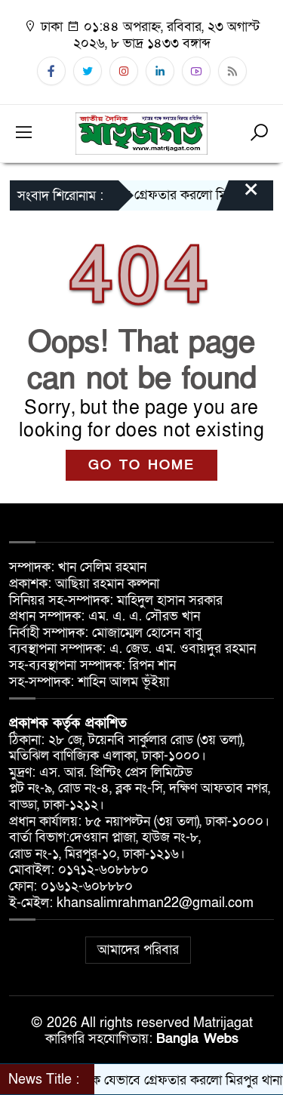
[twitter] (87, 71)
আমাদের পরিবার (138, 949)
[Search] (259, 133)
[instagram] (123, 71)
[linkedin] (160, 71)
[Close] (237, 197)
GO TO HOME (141, 465)
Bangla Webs (197, 1038)
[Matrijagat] (141, 132)
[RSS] (232, 71)
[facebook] (51, 71)
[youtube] (196, 71)
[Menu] (24, 133)
